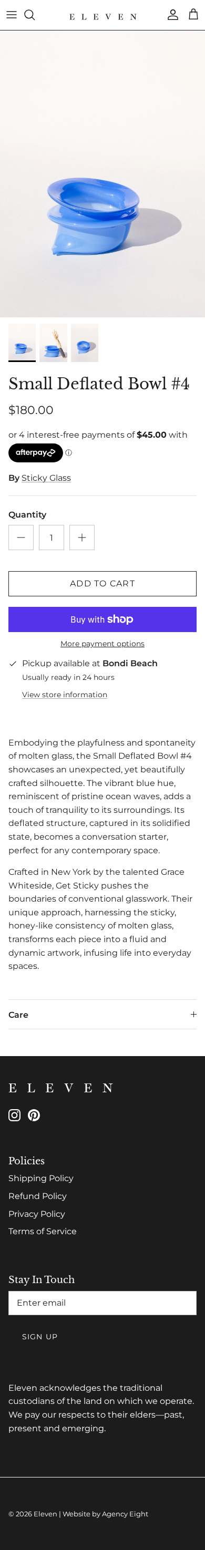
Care (18, 1015)
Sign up (40, 1336)
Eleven (45, 1514)
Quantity (27, 515)
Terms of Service (42, 1231)
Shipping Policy (41, 1178)
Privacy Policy (36, 1214)
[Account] (170, 14)
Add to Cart (102, 583)
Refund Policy (37, 1196)
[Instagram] (14, 1115)
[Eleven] (102, 15)
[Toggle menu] (11, 14)
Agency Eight (125, 1514)
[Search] (34, 14)
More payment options (102, 643)
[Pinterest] (34, 1115)
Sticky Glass (46, 478)
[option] (102, 173)
